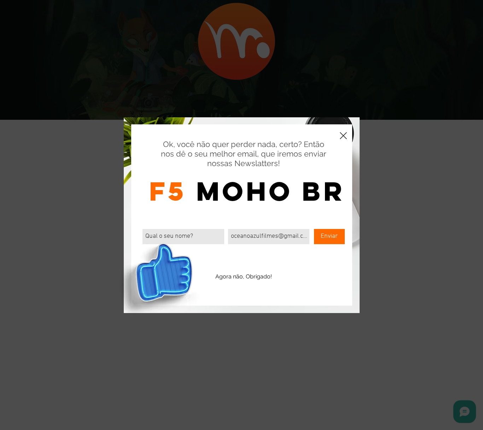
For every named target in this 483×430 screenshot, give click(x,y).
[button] (343, 136)
